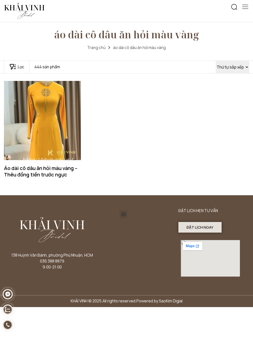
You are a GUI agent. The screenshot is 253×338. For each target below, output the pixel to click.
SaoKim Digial (171, 301)
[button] (234, 7)
